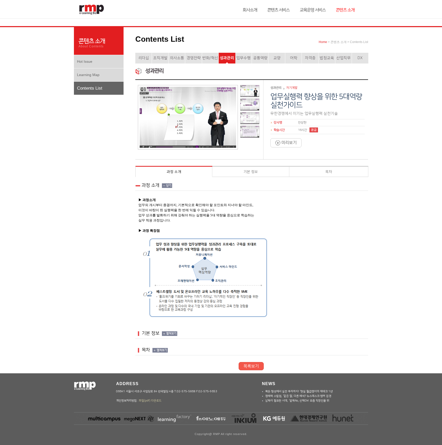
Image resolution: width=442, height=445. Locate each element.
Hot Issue (84, 61)
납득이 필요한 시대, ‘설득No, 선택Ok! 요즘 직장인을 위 (297, 400)
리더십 (143, 58)
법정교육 (327, 58)
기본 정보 (251, 172)
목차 (328, 172)
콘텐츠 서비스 (278, 10)
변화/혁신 (210, 58)
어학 (293, 58)
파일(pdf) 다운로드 (150, 400)
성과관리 (227, 58)
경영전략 (193, 58)
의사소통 (177, 58)
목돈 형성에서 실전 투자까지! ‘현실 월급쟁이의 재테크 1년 (299, 391)
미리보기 (288, 142)
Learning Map (88, 75)
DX (360, 58)
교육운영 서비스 (313, 10)
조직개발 (160, 58)
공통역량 (260, 58)
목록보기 (251, 366)
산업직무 (343, 58)
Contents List (89, 88)
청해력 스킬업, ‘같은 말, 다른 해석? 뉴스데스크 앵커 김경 (298, 396)
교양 (277, 58)
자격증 (310, 58)
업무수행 (243, 58)
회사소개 (250, 10)
